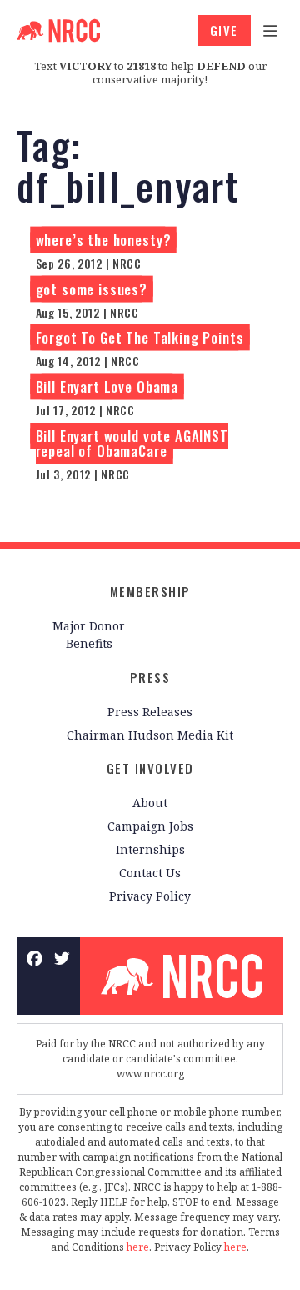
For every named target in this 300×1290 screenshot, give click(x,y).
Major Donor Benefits (88, 634)
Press (150, 677)
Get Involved (150, 768)
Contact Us (150, 873)
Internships (150, 849)
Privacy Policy (150, 896)
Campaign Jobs (150, 826)
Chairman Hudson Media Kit (150, 735)
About (150, 803)
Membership (150, 591)
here (138, 1247)
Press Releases (150, 712)
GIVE (224, 30)
